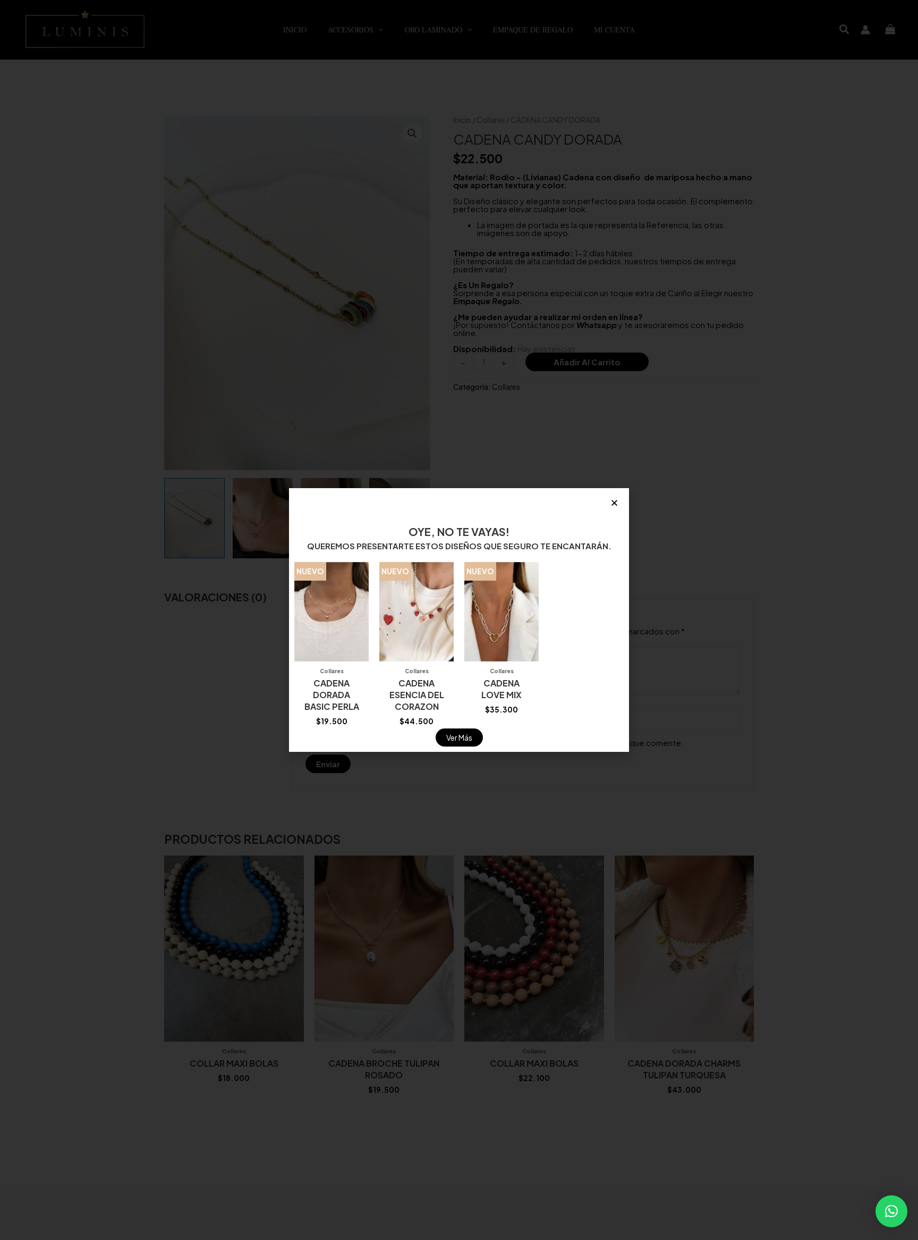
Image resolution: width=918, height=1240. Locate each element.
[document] (459, 620)
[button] (891, 1211)
